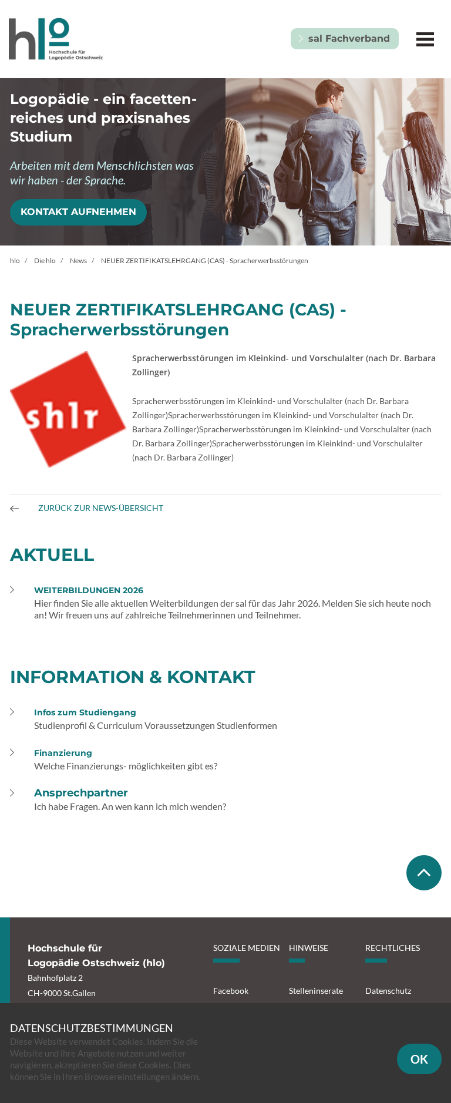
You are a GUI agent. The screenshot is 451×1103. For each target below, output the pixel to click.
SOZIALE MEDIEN (246, 948)
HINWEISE (308, 948)
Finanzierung (63, 753)
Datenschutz (388, 991)
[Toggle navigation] (425, 39)
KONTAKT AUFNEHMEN (78, 211)
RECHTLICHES (392, 948)
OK (419, 1059)
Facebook (230, 991)
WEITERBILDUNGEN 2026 (88, 590)
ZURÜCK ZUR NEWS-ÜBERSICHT (99, 508)
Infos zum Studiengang (85, 712)
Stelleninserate (316, 991)
